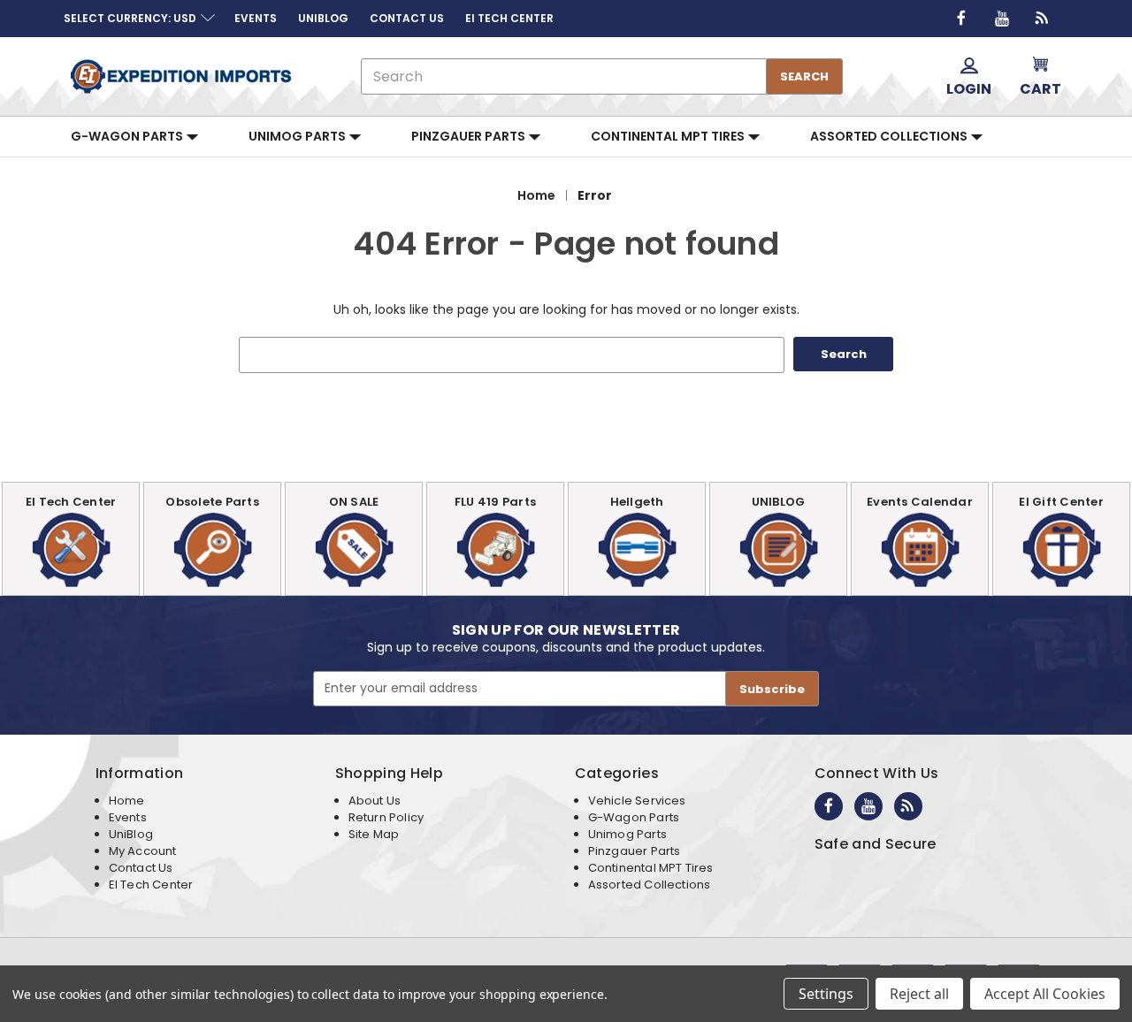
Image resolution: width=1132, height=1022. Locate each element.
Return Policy (386, 817)
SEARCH (804, 76)
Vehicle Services (637, 800)
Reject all (919, 993)
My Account (143, 851)
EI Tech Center (151, 884)
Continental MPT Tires (669, 136)
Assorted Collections (890, 136)
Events (128, 817)
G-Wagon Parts (128, 136)
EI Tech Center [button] (509, 18)
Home (127, 800)
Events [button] (255, 18)
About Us (374, 800)
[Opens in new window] (961, 18)
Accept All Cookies (1044, 993)
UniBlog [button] (323, 18)
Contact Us (141, 867)
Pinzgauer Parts (469, 136)
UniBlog (131, 834)
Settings (826, 993)
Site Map (373, 834)
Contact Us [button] (407, 18)
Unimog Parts (298, 136)
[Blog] (1043, 18)
